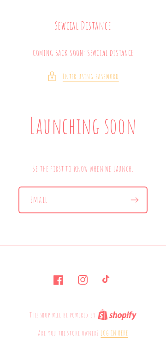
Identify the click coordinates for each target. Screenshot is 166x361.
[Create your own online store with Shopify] (117, 314)
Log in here (114, 332)
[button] (83, 76)
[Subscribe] (134, 200)
